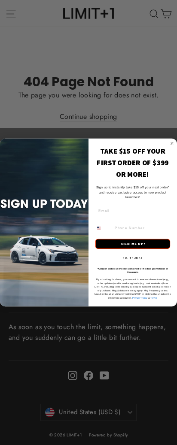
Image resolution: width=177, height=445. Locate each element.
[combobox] (103, 228)
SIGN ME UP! (133, 244)
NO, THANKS (133, 258)
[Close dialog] (172, 143)
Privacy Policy (139, 298)
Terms (153, 298)
